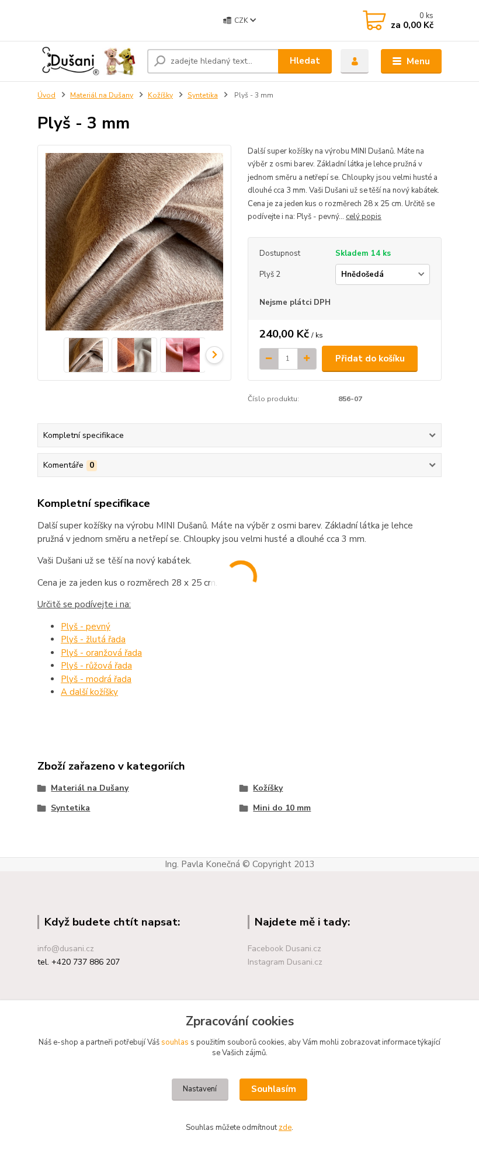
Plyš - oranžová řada (101, 653)
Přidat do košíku (370, 358)
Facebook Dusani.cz (284, 948)
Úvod (46, 95)
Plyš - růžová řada (96, 666)
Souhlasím (273, 1089)
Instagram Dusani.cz (285, 962)
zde (285, 1127)
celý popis (363, 216)
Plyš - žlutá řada (93, 639)
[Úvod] (87, 61)
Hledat (305, 61)
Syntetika (203, 95)
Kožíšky (160, 95)
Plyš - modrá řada (96, 679)
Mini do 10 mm (282, 807)
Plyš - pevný (85, 626)
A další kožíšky (89, 692)
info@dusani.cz (65, 948)
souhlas (175, 1042)
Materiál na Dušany (101, 95)
